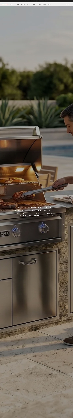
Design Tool (12, 4)
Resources (49, 4)
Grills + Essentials (32, 4)
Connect (44, 4)
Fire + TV (39, 4)
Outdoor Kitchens (24, 4)
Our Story (17, 4)
